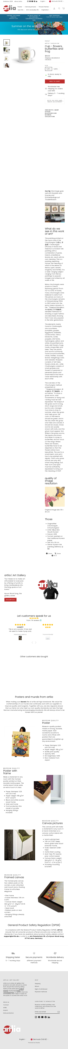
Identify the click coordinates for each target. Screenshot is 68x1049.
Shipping (48, 58)
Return (37, 986)
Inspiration (45, 10)
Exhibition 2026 (8, 1)
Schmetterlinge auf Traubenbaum (52, 198)
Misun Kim (56, 530)
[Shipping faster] (13, 953)
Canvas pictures (30, 7)
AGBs (5, 1007)
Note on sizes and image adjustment (54, 101)
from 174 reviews (33, 620)
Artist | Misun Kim (52, 43)
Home (47, 41)
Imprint (5, 1010)
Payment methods (41, 992)
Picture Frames (44, 7)
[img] (34, 618)
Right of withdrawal (41, 989)
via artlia (10, 599)
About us (6, 1002)
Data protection (8, 1013)
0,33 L (49, 69)
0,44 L (56, 69)
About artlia (18, 1)
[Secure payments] (34, 953)
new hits (21, 10)
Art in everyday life (32, 10)
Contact (6, 1005)
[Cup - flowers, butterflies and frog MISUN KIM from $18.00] (46, 152)
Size (46, 65)
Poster (20, 7)
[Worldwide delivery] (55, 953)
